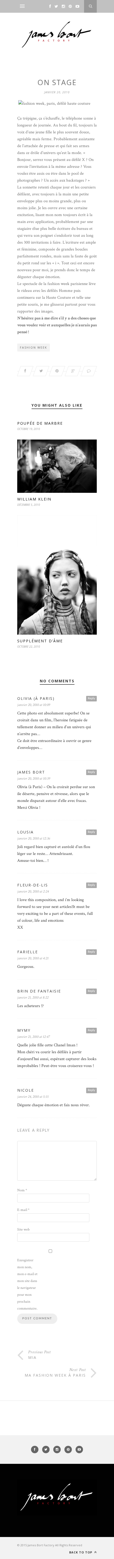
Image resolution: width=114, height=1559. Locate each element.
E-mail (23, 1209)
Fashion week (33, 347)
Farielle (27, 951)
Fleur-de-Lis (32, 885)
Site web (23, 1229)
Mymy (23, 1030)
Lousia (25, 832)
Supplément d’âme (40, 640)
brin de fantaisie (39, 991)
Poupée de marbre (40, 423)
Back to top (81, 1552)
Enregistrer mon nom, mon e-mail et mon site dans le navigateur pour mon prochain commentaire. (27, 1284)
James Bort (31, 772)
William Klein (34, 499)
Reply (91, 698)
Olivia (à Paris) (36, 698)
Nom (22, 1190)
